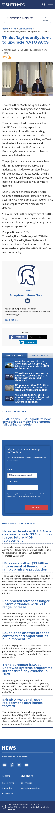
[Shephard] (13, 4)
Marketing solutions (30, 788)
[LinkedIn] (4, 765)
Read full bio (11, 319)
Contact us (7, 793)
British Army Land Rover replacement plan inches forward (22, 703)
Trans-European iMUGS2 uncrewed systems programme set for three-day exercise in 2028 (27, 669)
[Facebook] (12, 765)
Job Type (12, 482)
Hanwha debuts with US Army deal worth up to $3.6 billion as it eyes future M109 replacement (27, 535)
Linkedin (30, 342)
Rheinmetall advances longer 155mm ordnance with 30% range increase (26, 604)
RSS (4, 57)
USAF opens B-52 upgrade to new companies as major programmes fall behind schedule (26, 421)
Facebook (21, 337)
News (13, 28)
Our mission (26, 783)
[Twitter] (19, 765)
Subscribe (7, 788)
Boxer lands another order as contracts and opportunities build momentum (25, 636)
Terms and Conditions (18, 804)
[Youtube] (26, 765)
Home (5, 28)
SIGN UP (36, 508)
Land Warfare (25, 28)
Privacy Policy (11, 496)
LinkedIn (27, 300)
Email (11, 469)
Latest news (8, 783)
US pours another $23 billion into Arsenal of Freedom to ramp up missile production (25, 566)
